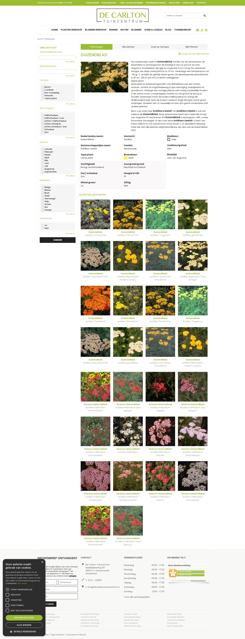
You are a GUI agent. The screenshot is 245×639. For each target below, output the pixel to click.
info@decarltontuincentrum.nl (103, 586)
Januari (48, 149)
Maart (48, 155)
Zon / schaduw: (47, 108)
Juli (46, 166)
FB (197, 30)
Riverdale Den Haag (131, 620)
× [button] (42, 562)
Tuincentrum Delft (130, 614)
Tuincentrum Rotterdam (176, 620)
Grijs (47, 201)
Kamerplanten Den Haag (90, 614)
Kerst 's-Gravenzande (175, 626)
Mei (46, 160)
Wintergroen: (46, 219)
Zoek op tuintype (160, 46)
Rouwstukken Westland (175, 617)
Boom (48, 87)
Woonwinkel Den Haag (132, 617)
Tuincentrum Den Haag (46, 614)
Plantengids (96, 46)
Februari (49, 152)
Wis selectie (70, 62)
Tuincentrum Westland (45, 620)
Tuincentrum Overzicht (76, 634)
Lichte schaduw (53, 124)
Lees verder (22, 583)
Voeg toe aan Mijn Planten (195, 53)
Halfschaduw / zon (54, 118)
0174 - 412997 (95, 580)
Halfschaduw (51, 115)
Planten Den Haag (44, 623)
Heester (49, 96)
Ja (46, 225)
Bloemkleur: (45, 180)
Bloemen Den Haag (174, 614)
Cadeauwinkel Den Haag (90, 620)
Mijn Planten (191, 46)
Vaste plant (51, 98)
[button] (24, 631)
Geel (47, 196)
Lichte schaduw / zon (56, 127)
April (47, 158)
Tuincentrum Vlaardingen (90, 623)
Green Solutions (57, 634)
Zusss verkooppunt (131, 623)
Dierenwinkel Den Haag (132, 626)
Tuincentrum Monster (89, 617)
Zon (46, 132)
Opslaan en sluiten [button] (24, 617)
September (51, 172)
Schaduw (49, 129)
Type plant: (44, 80)
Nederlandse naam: (48, 66)
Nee (47, 228)
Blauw (48, 190)
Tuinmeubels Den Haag (89, 626)
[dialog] (24, 597)
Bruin (47, 193)
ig (206, 30)
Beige (47, 187)
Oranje (48, 210)
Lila (46, 207)
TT (201, 30)
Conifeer (49, 90)
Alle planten (128, 46)
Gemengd (50, 199)
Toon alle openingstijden (137, 596)
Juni (47, 163)
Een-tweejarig (52, 93)
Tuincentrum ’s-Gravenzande (48, 617)
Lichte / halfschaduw (55, 121)
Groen (48, 204)
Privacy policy (172, 623)
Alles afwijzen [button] (24, 625)
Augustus (49, 169)
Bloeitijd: (44, 142)
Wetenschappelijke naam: (51, 52)
